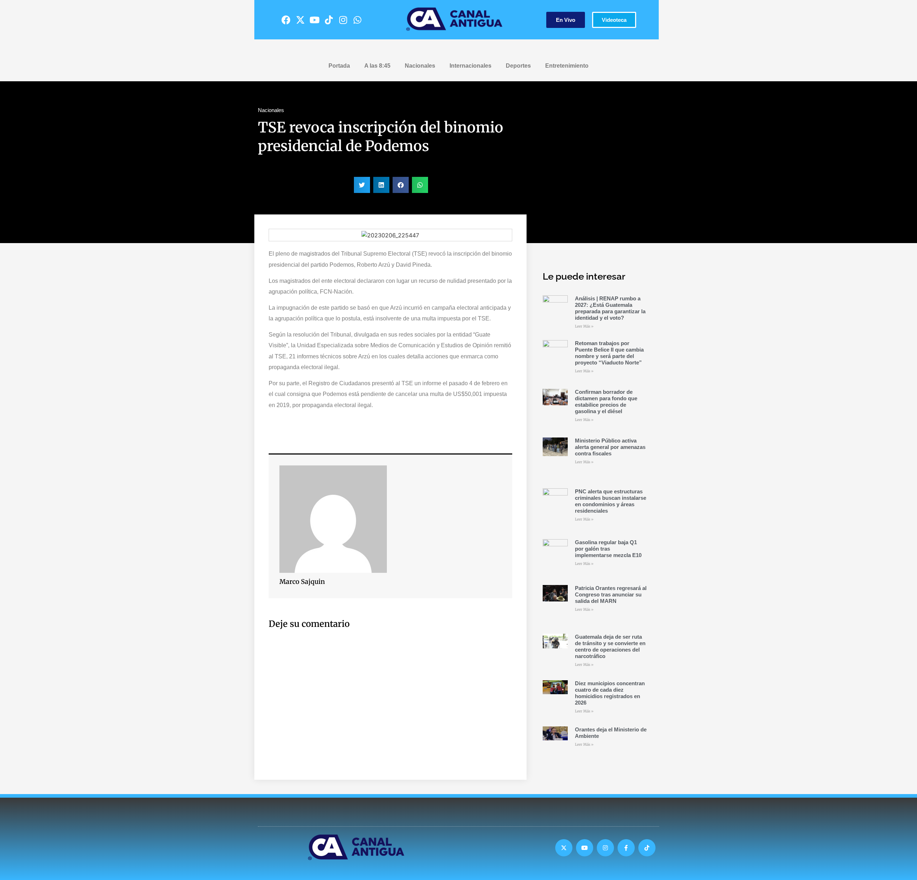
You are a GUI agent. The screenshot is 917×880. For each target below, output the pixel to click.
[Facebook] (286, 20)
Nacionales (420, 66)
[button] (362, 185)
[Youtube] (314, 20)
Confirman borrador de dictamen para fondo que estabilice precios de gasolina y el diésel (606, 401)
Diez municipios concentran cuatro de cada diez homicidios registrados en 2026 (610, 693)
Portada (339, 66)
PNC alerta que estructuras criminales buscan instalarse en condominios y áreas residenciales (610, 501)
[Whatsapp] (357, 20)
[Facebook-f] (626, 847)
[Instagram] (343, 20)
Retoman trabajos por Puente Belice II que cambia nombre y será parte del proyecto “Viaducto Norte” (609, 353)
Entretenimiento (567, 66)
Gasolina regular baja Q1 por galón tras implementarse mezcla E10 (608, 548)
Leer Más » (584, 326)
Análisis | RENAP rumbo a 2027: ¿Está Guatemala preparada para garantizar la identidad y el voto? (610, 308)
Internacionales (470, 66)
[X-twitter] (300, 20)
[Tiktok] (329, 20)
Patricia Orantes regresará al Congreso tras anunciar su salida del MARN (611, 594)
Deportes (518, 66)
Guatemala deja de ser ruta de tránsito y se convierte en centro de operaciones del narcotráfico (610, 646)
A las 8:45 (377, 66)
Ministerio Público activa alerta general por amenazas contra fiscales (610, 446)
